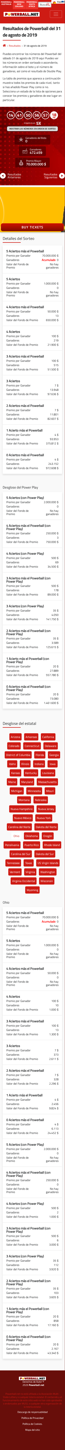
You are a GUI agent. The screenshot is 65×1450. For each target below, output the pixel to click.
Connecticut (32, 746)
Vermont (15, 872)
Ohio (16, 836)
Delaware (50, 746)
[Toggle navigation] (56, 14)
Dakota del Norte (46, 827)
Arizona (15, 737)
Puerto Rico (31, 845)
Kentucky (31, 773)
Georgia (54, 755)
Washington (47, 872)
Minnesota (34, 791)
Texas (28, 863)
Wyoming (32, 890)
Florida (40, 755)
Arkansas (31, 737)
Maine (12, 782)
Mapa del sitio (32, 1430)
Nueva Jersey (46, 809)
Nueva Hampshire (22, 809)
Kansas (15, 773)
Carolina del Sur (20, 854)
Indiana (39, 764)
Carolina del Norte (19, 827)
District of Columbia (18, 755)
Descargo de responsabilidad (32, 1412)
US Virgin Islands (48, 863)
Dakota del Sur (45, 854)
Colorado (14, 746)
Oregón (47, 836)
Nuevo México (22, 818)
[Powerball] (4, 46)
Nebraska (40, 800)
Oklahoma (31, 836)
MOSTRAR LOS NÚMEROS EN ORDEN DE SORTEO (32, 128)
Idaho (12, 764)
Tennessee (13, 863)
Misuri (50, 791)
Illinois (25, 764)
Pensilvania (12, 845)
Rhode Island (52, 845)
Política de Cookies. (32, 1424)
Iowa (52, 764)
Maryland (27, 782)
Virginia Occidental (23, 881)
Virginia (30, 872)
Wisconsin (47, 881)
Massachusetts (47, 782)
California (48, 737)
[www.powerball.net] (22, 14)
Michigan (16, 791)
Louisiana (48, 773)
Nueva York (44, 818)
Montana (24, 800)
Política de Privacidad (32, 1418)
